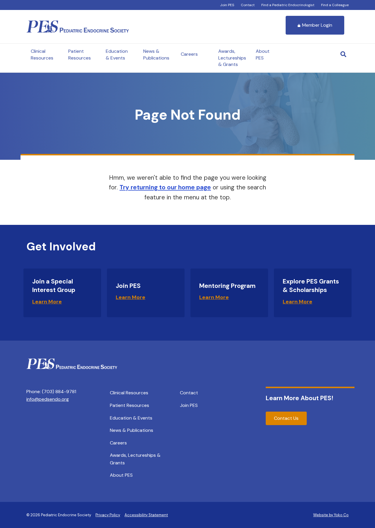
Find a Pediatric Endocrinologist (287, 5)
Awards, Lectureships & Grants (232, 57)
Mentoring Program (227, 286)
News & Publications (156, 54)
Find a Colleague (335, 5)
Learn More (47, 301)
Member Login (317, 25)
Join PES (227, 5)
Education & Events (117, 54)
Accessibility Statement (146, 514)
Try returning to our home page (165, 187)
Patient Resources (79, 54)
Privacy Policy (108, 514)
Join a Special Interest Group (53, 285)
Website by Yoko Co (331, 514)
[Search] (343, 54)
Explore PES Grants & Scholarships (311, 285)
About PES (263, 54)
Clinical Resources (42, 54)
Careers (189, 54)
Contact (248, 5)
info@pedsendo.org (47, 399)
